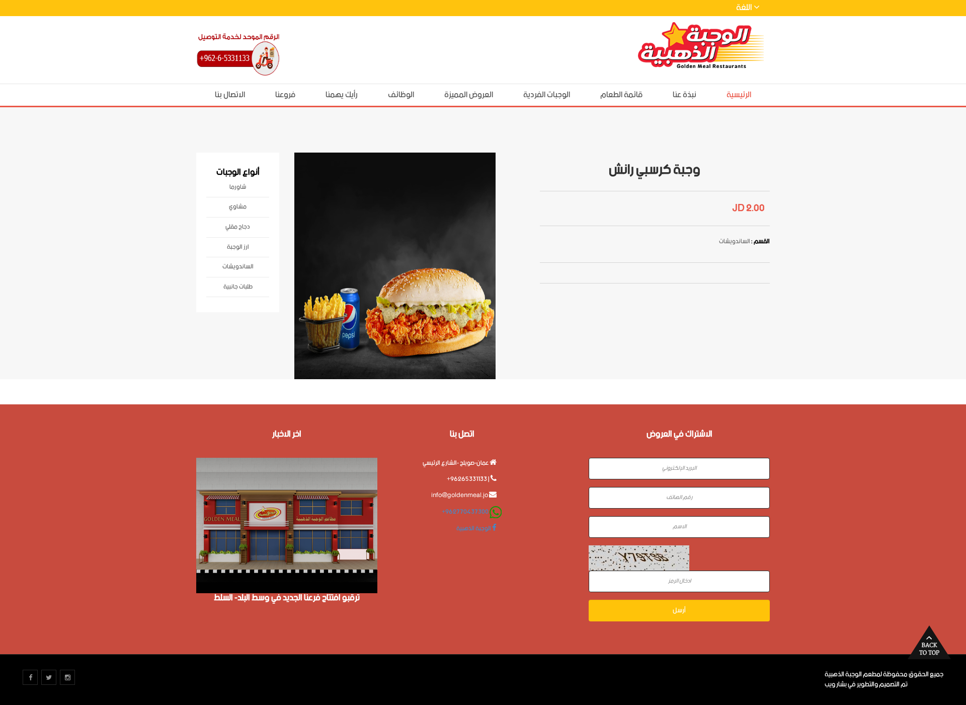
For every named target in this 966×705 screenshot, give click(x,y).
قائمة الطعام (621, 95)
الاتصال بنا (230, 95)
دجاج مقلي (237, 229)
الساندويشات (238, 268)
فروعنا (285, 95)
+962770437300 (465, 512)
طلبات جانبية (238, 289)
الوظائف (401, 95)
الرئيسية (739, 95)
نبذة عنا (684, 95)
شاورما (237, 189)
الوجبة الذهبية (474, 528)
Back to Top (929, 642)
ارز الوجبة (238, 249)
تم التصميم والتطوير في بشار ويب (866, 684)
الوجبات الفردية (546, 95)
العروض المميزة (468, 95)
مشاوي (238, 208)
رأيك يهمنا (342, 95)
